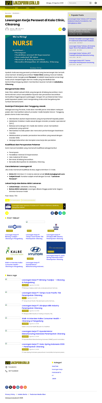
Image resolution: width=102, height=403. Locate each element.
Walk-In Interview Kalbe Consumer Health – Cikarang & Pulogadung (14, 264)
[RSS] (25, 387)
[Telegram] (60, 213)
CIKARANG (8, 16)
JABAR (54, 379)
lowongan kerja (57, 369)
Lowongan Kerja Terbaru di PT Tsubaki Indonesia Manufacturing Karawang (81, 54)
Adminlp (12, 28)
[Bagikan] (64, 29)
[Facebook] (52, 213)
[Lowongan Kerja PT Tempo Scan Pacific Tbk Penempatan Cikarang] (35, 227)
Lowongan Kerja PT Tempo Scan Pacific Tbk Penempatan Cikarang (34, 237)
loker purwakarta (29, 200)
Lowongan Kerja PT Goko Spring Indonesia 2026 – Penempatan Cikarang (56, 257)
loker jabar (16, 200)
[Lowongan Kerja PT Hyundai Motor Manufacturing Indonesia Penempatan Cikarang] (35, 251)
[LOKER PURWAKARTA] (22, 3)
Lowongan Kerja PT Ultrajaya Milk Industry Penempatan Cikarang (55, 237)
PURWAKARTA (56, 372)
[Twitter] (56, 213)
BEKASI (29, 231)
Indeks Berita (22, 394)
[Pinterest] (14, 387)
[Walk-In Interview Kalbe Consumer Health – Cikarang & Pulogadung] (14, 251)
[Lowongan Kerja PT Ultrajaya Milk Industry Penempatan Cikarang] (56, 227)
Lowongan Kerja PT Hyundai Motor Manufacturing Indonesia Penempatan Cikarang (35, 265)
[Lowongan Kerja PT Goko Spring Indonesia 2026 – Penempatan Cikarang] (56, 248)
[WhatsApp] (64, 213)
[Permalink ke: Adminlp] (7, 29)
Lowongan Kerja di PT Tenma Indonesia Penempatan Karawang (81, 61)
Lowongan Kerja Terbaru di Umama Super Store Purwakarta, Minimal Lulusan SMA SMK (82, 47)
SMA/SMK (55, 366)
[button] (90, 3)
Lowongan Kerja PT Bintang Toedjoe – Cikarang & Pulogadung (14, 237)
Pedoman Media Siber (38, 394)
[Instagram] (21, 387)
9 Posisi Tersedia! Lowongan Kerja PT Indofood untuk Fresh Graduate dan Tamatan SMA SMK (82, 40)
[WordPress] (17, 387)
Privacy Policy (10, 394)
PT (53, 376)
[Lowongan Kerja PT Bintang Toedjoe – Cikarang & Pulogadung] (14, 227)
